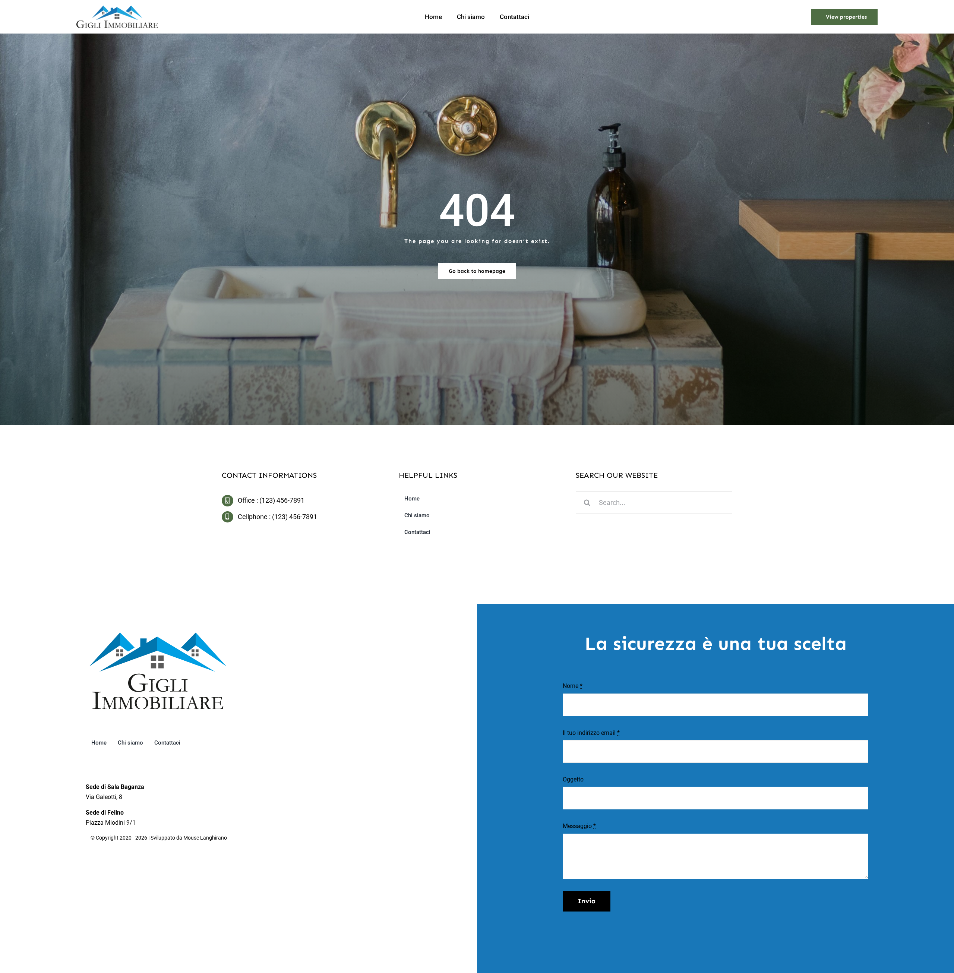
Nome (572, 685)
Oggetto (573, 779)
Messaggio (579, 826)
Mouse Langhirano (205, 838)
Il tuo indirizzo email (591, 732)
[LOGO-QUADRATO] (157, 635)
